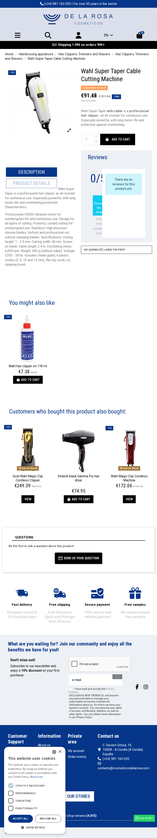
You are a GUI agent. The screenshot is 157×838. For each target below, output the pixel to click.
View (28, 499)
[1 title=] (74, 486)
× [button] (59, 751)
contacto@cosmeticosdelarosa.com (123, 768)
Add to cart (121, 139)
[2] (128, 166)
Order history (77, 757)
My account (76, 751)
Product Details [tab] (31, 183)
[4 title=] (81, 486)
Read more (36, 776)
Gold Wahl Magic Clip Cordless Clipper (28, 478)
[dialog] (34, 790)
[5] (143, 166)
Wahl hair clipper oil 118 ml (28, 366)
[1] (124, 166)
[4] (138, 166)
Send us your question (81, 558)
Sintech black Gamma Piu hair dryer (79, 478)
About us (44, 745)
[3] (133, 166)
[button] (34, 827)
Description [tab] (31, 172)
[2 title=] (76, 486)
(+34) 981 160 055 (57, 4)
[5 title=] (84, 486)
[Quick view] (27, 360)
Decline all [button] (48, 818)
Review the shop (99, 205)
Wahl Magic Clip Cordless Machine (129, 478)
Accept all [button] (20, 818)
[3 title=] (79, 486)
